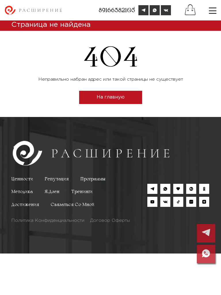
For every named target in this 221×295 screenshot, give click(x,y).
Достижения (25, 205)
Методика (22, 192)
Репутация (57, 179)
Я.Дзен (52, 192)
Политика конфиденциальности (47, 220)
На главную (111, 97)
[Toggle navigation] (213, 10)
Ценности (22, 179)
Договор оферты (110, 220)
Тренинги (82, 192)
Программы (92, 179)
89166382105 (117, 11)
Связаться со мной (72, 205)
